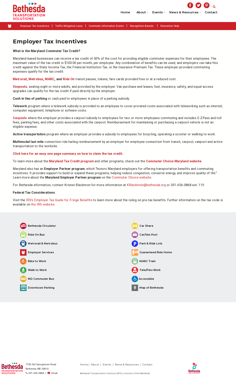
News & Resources (184, 12)
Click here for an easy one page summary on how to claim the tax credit (67, 154)
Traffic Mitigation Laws (69, 25)
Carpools (20, 118)
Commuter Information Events (106, 25)
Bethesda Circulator (41, 225)
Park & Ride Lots (150, 243)
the (34, 204)
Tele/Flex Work (150, 270)
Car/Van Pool (148, 234)
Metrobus (36, 79)
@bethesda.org (155, 185)
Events (157, 12)
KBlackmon (135, 185)
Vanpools (20, 87)
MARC (50, 79)
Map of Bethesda (151, 287)
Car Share (146, 225)
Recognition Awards (142, 25)
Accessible (146, 278)
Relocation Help (169, 25)
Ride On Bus (36, 234)
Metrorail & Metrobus (42, 243)
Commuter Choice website (131, 177)
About (141, 12)
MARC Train (147, 261)
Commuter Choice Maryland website (173, 161)
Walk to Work (37, 270)
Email (53, 373)
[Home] (29, 19)
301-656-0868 (36, 373)
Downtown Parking (41, 287)
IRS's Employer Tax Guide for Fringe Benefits (59, 200)
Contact (211, 12)
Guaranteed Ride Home (155, 252)
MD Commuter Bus (41, 278)
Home (125, 12)
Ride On (69, 79)
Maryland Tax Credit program (71, 161)
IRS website (45, 204)
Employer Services (40, 252)
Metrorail (20, 79)
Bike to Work (36, 261)
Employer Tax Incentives (34, 25)
